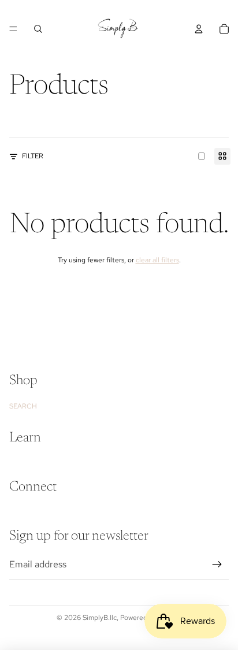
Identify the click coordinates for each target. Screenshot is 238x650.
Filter (32, 156)
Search (23, 406)
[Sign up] (217, 564)
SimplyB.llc (100, 617)
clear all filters (157, 260)
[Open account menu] (198, 29)
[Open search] (38, 29)
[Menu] (13, 29)
